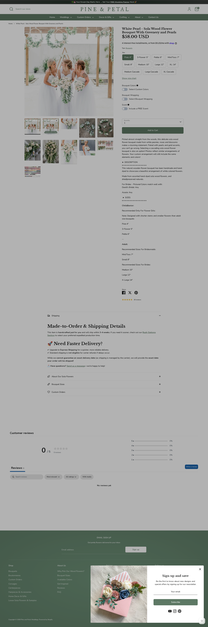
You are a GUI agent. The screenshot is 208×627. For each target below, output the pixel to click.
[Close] (200, 569)
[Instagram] (174, 611)
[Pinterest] (179, 611)
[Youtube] (170, 611)
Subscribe (175, 602)
